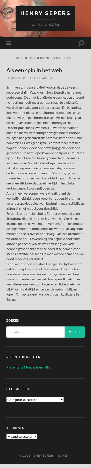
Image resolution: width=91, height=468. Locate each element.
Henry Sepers (45, 13)
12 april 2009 (16, 78)
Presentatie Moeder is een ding (28, 367)
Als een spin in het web (34, 70)
